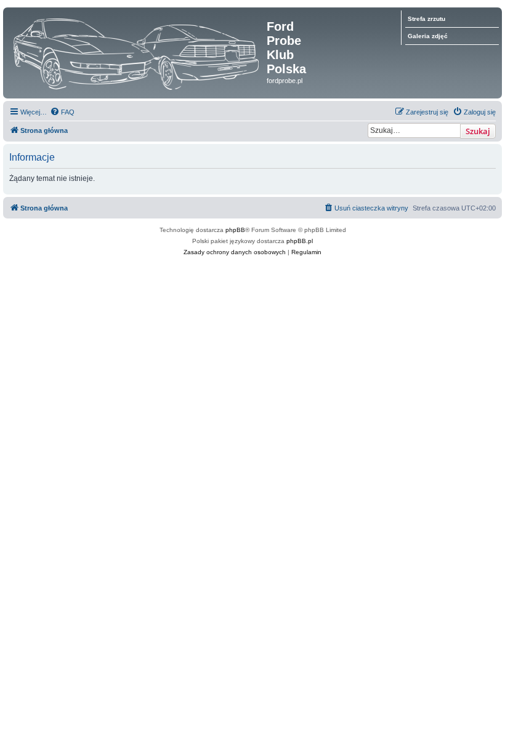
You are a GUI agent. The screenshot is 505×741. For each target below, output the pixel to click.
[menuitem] (62, 112)
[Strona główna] (136, 50)
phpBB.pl (299, 241)
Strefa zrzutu (426, 18)
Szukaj (478, 131)
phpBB (235, 229)
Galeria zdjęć (428, 36)
